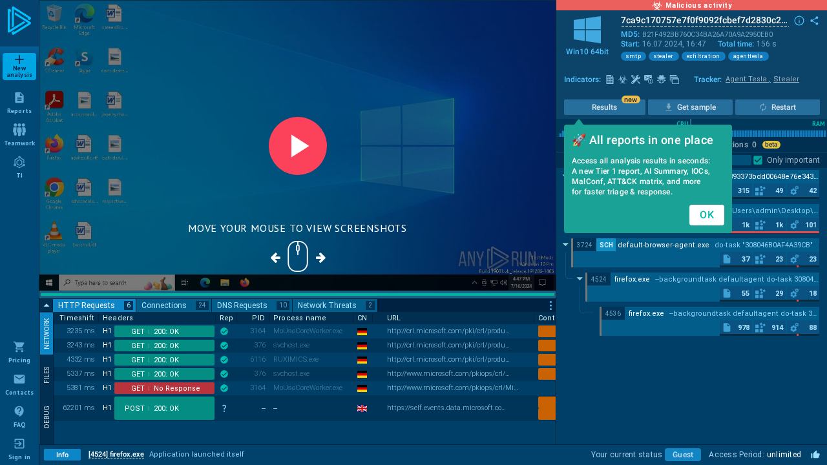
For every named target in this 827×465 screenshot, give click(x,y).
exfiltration (703, 56)
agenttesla (748, 56)
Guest (683, 454)
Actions (738, 144)
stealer (664, 56)
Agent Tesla (748, 79)
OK (707, 215)
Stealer (786, 79)
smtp (633, 56)
